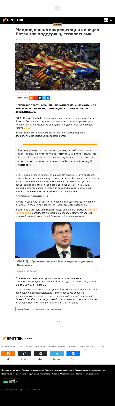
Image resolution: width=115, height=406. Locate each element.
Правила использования (33, 370)
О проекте (6, 370)
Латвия (29, 346)
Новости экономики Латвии (50, 346)
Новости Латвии (23, 309)
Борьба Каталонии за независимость (47, 309)
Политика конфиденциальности (59, 370)
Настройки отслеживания (87, 374)
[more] (96, 270)
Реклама (55, 374)
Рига (20, 346)
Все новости (8, 346)
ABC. (27, 127)
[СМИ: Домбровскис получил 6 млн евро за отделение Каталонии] (57, 240)
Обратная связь (67, 374)
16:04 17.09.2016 (22, 39)
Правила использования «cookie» (90, 370)
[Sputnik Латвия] (13, 22)
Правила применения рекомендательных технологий (25, 374)
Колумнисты (87, 346)
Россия (100, 346)
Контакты (16, 370)
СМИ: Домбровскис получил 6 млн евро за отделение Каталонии (55, 263)
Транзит (73, 346)
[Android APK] (9, 382)
